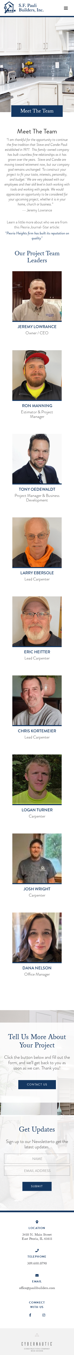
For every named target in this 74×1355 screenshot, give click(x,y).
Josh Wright (37, 889)
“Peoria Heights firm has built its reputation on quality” (37, 235)
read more (37, 341)
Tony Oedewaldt (37, 489)
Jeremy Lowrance (37, 327)
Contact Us (37, 1084)
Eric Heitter (37, 652)
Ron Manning (37, 406)
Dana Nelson (37, 968)
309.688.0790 (37, 1263)
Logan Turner (37, 810)
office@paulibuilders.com (37, 1288)
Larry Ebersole (37, 573)
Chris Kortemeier (37, 731)
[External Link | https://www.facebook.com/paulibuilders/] (30, 1315)
